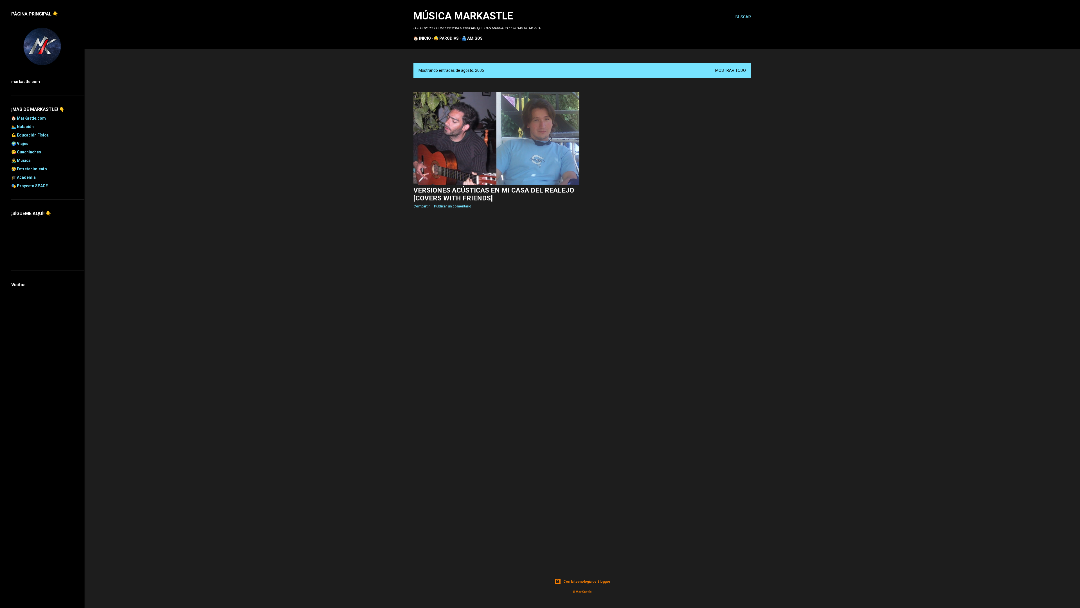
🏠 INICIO (422, 38)
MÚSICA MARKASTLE (463, 16)
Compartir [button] (421, 206)
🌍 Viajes (19, 143)
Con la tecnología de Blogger (586, 582)
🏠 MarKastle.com (28, 118)
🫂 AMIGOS (472, 38)
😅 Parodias (446, 38)
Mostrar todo (730, 70)
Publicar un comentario (452, 206)
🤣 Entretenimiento (29, 169)
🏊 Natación (22, 126)
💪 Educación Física (30, 135)
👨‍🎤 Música (21, 160)
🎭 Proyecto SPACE (29, 186)
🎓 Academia (23, 177)
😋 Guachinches (26, 152)
